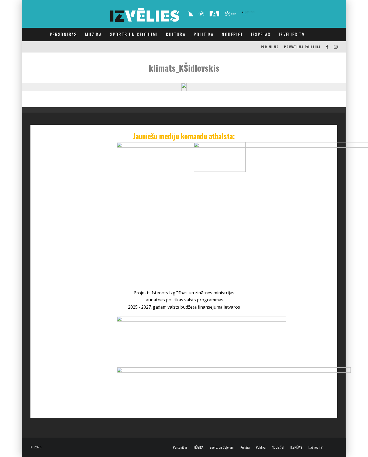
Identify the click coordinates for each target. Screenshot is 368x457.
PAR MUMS (270, 46)
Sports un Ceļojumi (134, 34)
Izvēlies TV (292, 34)
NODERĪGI (232, 34)
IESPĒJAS (261, 34)
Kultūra (176, 34)
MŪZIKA (93, 34)
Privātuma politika (302, 46)
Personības (63, 34)
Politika (204, 34)
